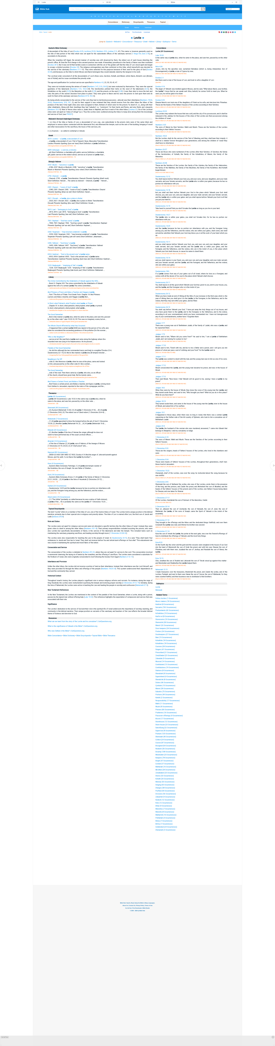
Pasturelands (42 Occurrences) (167, 610)
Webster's (117, 42)
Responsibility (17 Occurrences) (167, 701)
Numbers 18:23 (161, 136)
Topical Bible (97, 636)
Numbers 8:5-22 (88, 552)
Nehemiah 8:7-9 (141, 585)
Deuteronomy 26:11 (162, 282)
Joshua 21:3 (112, 51)
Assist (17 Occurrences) (164, 719)
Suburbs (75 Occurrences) (165, 692)
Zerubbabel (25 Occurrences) (166, 773)
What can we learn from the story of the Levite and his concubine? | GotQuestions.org (80, 621)
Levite (157, 587)
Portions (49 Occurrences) (165, 695)
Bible (40, 32)
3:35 (94, 91)
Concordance (127, 42)
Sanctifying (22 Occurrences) (166, 728)
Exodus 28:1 (52, 65)
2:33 (100, 87)
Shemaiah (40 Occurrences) (165, 737)
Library (158, 42)
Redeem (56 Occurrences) (165, 749)
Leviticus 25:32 (90, 51)
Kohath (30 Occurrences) (164, 779)
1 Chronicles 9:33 (161, 448)
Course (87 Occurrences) (164, 743)
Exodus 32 (75, 67)
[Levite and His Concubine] (272, 470)
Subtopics (166, 42)
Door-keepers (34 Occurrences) (167, 628)
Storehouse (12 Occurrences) (166, 722)
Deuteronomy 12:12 (162, 177)
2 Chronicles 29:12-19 (131, 583)
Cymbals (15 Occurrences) (165, 686)
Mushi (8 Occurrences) (163, 707)
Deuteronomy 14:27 (162, 215)
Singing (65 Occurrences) (164, 785)
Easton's (109, 42)
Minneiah (158, 590)
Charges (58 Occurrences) (165, 788)
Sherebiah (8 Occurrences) (165, 673)
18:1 (69, 102)
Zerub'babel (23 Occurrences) (166, 655)
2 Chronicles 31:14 (162, 531)
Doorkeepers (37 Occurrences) (167, 634)
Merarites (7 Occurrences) (165, 809)
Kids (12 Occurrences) (163, 803)
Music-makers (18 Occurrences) (167, 601)
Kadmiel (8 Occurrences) (164, 604)
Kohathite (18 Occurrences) (165, 640)
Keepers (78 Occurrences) (165, 758)
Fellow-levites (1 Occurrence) (166, 598)
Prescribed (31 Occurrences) (166, 652)
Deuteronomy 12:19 (162, 206)
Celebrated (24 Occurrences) (166, 827)
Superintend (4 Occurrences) (166, 676)
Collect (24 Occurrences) (164, 740)
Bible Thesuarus (109, 636)
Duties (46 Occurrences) (164, 683)
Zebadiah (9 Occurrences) (165, 658)
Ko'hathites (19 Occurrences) (166, 613)
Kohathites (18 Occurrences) (166, 643)
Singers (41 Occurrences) (165, 649)
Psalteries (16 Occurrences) (166, 713)
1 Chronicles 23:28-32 (118, 533)
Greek (145, 42)
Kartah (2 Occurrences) (164, 698)
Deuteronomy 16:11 (162, 242)
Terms (174, 42)
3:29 (68, 91)
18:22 (85, 89)
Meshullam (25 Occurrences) (166, 755)
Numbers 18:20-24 (108, 569)
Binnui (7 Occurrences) (163, 821)
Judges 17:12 (160, 365)
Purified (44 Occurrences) (165, 791)
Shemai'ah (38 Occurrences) (165, 622)
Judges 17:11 (160, 357)
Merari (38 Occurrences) (164, 689)
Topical (45, 32)
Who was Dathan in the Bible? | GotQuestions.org (66, 631)
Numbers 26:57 (161, 149)
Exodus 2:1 (159, 78)
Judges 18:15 (160, 401)
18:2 (91, 96)
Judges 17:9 (160, 334)
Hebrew (151, 42)
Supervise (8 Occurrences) (165, 731)
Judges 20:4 (160, 426)
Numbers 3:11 (75, 70)
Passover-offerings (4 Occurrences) (169, 716)
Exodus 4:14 (160, 87)
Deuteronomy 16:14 (162, 258)
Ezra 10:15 (159, 558)
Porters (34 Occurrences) (164, 631)
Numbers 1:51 (76, 89)
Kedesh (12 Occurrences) (165, 800)
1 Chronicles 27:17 (162, 498)
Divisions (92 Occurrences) (165, 794)
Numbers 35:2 (101, 51)
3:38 (120, 91)
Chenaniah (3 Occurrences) (165, 830)
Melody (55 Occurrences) (164, 782)
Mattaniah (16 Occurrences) (165, 767)
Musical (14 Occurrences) (165, 661)
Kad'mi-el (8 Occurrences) (165, 616)
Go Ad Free (5, 1037)
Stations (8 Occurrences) (164, 670)
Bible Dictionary (69, 636)
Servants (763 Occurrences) (165, 607)
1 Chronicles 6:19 (161, 437)
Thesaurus (138, 42)
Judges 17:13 (160, 377)
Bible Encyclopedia (83, 636)
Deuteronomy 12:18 (162, 190)
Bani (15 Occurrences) (163, 637)
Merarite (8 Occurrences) (164, 812)
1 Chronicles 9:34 (161, 459)
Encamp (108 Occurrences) (165, 752)
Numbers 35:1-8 (90, 528)
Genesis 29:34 (57, 517)
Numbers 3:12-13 (126, 557)
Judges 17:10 (160, 345)
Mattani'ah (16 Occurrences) (165, 815)
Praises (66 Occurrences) (165, 710)
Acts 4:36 (159, 67)
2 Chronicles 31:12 (162, 520)
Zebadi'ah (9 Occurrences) (165, 797)
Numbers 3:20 (160, 125)
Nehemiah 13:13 (161, 569)
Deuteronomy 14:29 (162, 226)
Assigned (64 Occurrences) (165, 746)
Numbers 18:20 (146, 100)
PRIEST (69, 114)
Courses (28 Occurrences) (165, 646)
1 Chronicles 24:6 (161, 482)
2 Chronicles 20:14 (162, 507)
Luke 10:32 (88, 597)
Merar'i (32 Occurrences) (164, 625)
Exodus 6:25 (78, 51)
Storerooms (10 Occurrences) (166, 619)
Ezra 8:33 (158, 542)
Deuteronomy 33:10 (119, 538)
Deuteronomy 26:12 (162, 294)
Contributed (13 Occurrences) (166, 664)
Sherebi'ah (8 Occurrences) (165, 679)
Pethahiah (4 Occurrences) (165, 818)
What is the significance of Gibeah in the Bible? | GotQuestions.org (72, 626)
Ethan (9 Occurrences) (163, 806)
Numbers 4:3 (99, 82)
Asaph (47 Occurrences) (164, 761)
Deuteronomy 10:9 (60, 102)
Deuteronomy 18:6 (162, 271)
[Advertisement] (137, 869)
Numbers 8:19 (83, 96)
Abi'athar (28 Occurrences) (165, 770)
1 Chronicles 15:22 (162, 471)
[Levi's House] (2, 470)
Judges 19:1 (160, 412)
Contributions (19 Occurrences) (167, 667)
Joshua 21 (133, 109)
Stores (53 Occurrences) (164, 776)
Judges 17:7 (160, 323)
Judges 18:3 (160, 388)
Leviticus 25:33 (161, 111)
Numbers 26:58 (161, 163)
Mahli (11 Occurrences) (164, 704)
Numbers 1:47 (93, 87)
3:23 (146, 89)
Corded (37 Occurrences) (164, 764)
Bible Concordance (55, 636)
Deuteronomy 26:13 (162, 307)
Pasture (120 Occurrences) (165, 734)
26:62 (105, 87)
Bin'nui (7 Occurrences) (164, 824)
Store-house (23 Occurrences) (166, 725)
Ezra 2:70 (145, 54)
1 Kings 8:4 (136, 54)
